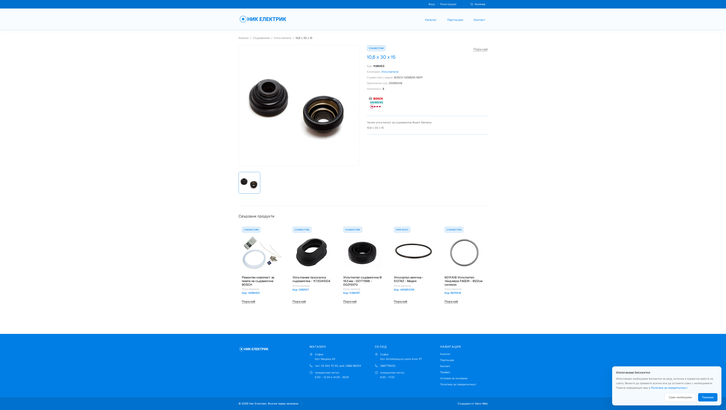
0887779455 (388, 365)
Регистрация (448, 4)
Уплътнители (282, 38)
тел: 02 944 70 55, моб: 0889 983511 (338, 365)
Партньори (455, 20)
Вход (432, 4)
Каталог (431, 20)
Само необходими (680, 397)
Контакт (479, 20)
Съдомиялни (261, 38)
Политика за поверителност (458, 384)
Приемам (708, 397)
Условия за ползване (453, 378)
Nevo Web (481, 403)
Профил (445, 372)
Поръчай (480, 49)
